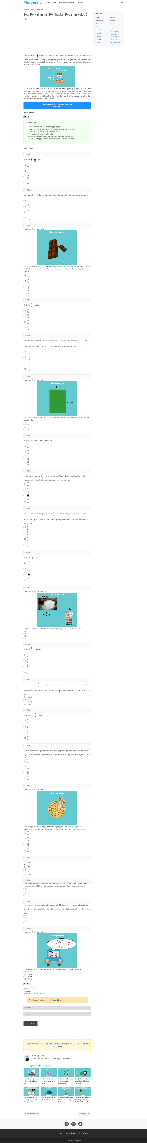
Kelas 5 (98, 42)
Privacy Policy (83, 1133)
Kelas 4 (98, 39)
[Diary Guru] (33, 2)
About (61, 1133)
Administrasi (100, 20)
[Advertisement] (57, 38)
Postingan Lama (84, 1113)
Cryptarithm (51, 2)
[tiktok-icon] (80, 1124)
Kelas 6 (112, 17)
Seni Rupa (113, 39)
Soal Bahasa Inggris (67, 2)
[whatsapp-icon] (73, 1124)
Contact (67, 1133)
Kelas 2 (98, 33)
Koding (80, 2)
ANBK (98, 17)
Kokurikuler (113, 20)
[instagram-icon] (66, 1124)
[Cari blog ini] (122, 2)
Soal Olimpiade (115, 42)
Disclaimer (74, 1133)
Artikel (98, 24)
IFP (97, 27)
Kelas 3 (98, 36)
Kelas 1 (98, 30)
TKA (88, 2)
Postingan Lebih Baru (31, 1113)
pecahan (52, 98)
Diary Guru (78, 1140)
